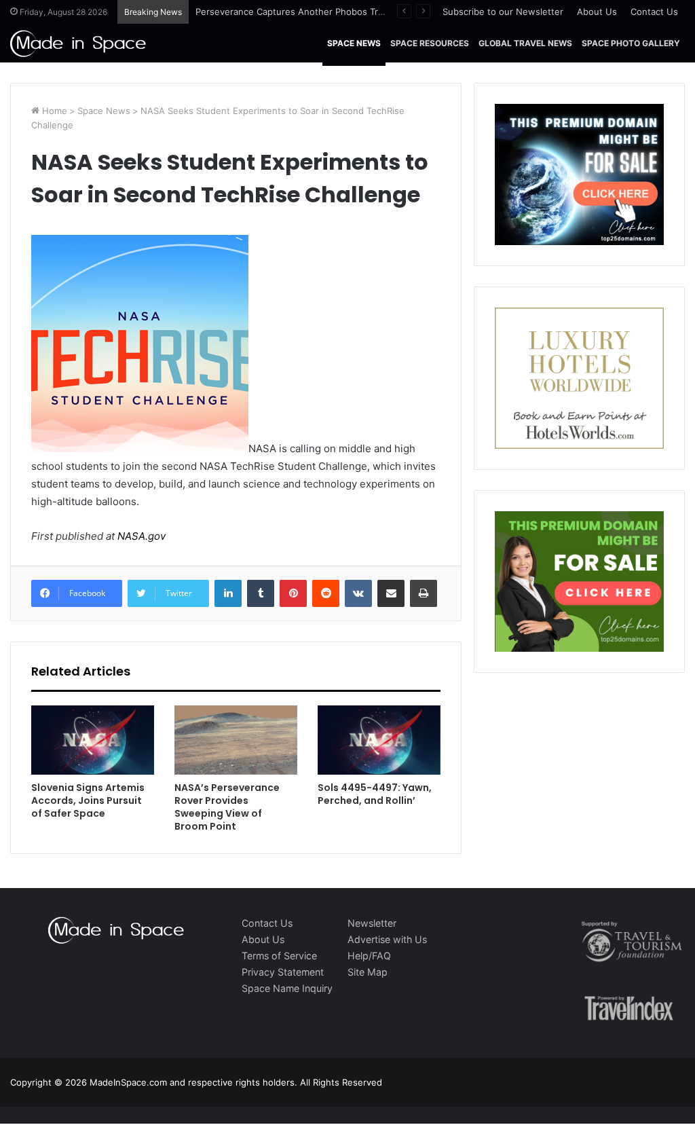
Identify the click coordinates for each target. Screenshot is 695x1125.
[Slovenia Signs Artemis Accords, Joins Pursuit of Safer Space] (92, 740)
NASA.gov (140, 536)
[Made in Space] (78, 43)
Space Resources (429, 43)
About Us (597, 11)
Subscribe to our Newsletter (503, 11)
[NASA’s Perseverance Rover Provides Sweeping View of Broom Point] (235, 740)
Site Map (368, 972)
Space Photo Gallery (631, 43)
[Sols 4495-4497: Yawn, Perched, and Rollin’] (379, 740)
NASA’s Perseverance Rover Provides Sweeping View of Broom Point (227, 807)
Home (53, 110)
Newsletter (372, 923)
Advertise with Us (387, 939)
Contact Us (654, 11)
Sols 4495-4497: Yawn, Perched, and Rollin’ (375, 794)
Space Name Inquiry (287, 988)
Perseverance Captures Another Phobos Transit (296, 11)
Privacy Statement (283, 972)
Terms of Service (279, 955)
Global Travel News (525, 43)
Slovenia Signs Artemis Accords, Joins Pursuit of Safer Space (88, 800)
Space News (354, 43)
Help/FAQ (369, 955)
